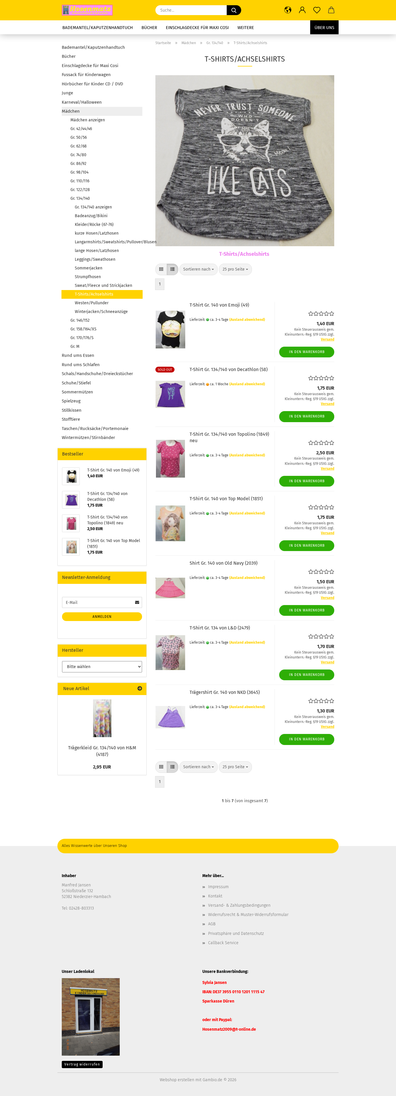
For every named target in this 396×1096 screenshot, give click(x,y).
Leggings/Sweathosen (95, 259)
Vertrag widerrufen (82, 1064)
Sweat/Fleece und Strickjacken (103, 285)
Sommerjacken (88, 268)
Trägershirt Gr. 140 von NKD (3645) (225, 692)
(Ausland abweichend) (247, 320)
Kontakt (215, 896)
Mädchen (71, 111)
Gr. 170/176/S (82, 337)
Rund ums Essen (78, 355)
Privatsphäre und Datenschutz (236, 933)
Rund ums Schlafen (81, 364)
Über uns (324, 27)
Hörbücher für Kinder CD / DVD (92, 84)
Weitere (245, 27)
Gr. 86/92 (78, 163)
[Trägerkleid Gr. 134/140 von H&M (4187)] (102, 718)
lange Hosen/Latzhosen (97, 250)
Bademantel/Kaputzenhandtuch (97, 27)
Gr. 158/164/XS (83, 329)
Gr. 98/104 (79, 172)
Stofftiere (71, 419)
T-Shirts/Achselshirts (94, 294)
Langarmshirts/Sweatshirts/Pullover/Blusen (108, 242)
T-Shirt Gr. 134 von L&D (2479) (220, 628)
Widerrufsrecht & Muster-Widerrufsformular (248, 914)
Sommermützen (77, 392)
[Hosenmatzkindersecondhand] (89, 10)
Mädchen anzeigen (87, 120)
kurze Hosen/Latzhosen (97, 233)
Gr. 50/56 (78, 137)
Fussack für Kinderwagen (86, 74)
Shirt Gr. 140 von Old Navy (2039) (223, 563)
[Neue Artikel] (139, 688)
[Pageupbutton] (380, 1087)
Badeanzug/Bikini (91, 215)
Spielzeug (71, 401)
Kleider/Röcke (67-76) (94, 224)
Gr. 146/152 (80, 320)
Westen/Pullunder (91, 302)
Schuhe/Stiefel (76, 383)
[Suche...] (234, 10)
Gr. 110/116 (79, 181)
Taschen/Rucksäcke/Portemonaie (95, 428)
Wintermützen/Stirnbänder (88, 437)
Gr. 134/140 (80, 198)
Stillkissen (71, 410)
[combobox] (198, 269)
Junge (67, 93)
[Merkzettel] (317, 10)
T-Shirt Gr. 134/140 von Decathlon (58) (229, 369)
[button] (288, 10)
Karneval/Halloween (82, 102)
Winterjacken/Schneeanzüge (101, 311)
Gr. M (74, 346)
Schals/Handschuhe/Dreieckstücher (97, 373)
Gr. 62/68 (78, 146)
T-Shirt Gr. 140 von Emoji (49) (219, 305)
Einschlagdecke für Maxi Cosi (197, 27)
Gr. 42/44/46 (81, 128)
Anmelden (102, 617)
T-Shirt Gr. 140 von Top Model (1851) (226, 498)
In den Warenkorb (307, 352)
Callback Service (223, 942)
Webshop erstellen (177, 1079)
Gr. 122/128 (80, 189)
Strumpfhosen (88, 276)
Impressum (218, 886)
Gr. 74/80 (78, 154)
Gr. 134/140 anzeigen (93, 207)
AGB (211, 924)
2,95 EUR (102, 767)
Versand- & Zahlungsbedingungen (239, 905)
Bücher (149, 27)
